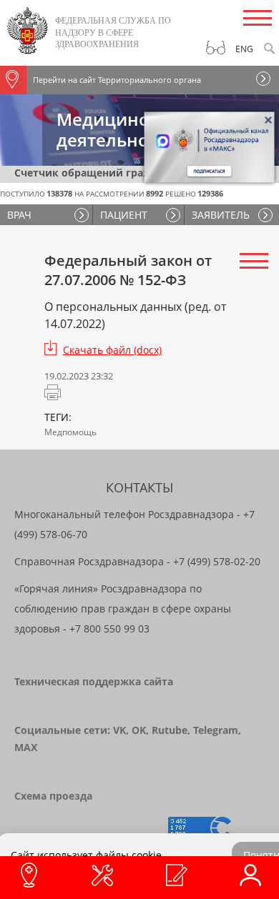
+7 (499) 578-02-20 (216, 561)
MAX (25, 747)
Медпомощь (70, 432)
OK (139, 730)
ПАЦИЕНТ (123, 215)
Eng (244, 49)
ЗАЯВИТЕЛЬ (221, 215)
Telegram (215, 730)
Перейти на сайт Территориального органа (117, 79)
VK (119, 730)
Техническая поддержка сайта (93, 681)
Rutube (169, 730)
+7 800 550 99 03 (109, 628)
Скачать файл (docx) (112, 350)
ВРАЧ (19, 215)
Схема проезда (53, 796)
